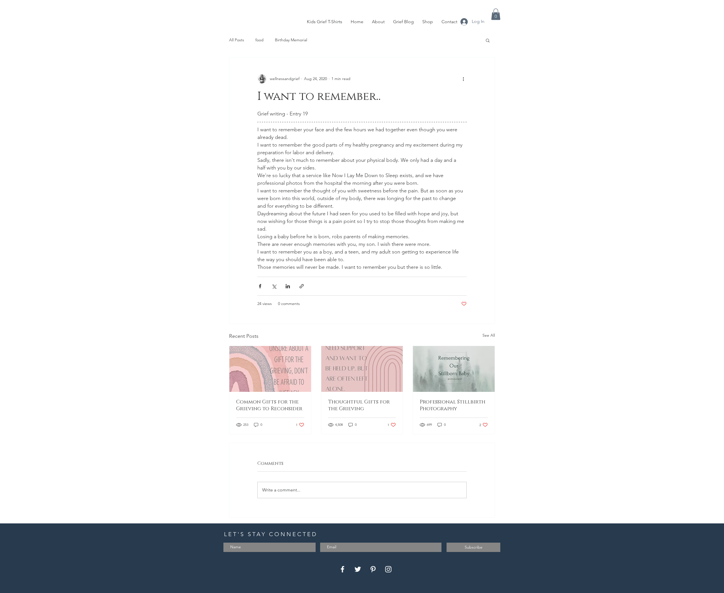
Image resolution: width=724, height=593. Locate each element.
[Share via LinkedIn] (287, 286)
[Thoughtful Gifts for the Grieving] (362, 369)
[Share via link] (301, 286)
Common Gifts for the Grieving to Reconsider (269, 405)
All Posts (236, 39)
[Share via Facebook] (260, 286)
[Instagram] (388, 569)
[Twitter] (358, 569)
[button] (496, 14)
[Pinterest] (373, 569)
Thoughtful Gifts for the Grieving (359, 405)
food (259, 39)
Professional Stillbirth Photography (452, 405)
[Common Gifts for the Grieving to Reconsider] (270, 369)
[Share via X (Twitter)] (274, 286)
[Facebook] (342, 569)
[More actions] (463, 79)
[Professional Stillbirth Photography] (454, 369)
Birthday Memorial (291, 39)
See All (488, 335)
